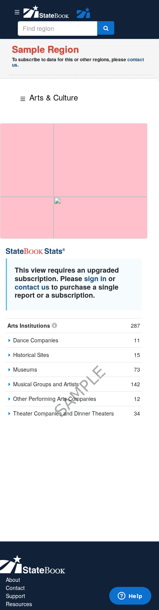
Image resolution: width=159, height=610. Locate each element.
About (13, 579)
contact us (32, 287)
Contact (15, 588)
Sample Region (45, 48)
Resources (19, 604)
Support (15, 596)
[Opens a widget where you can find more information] (130, 596)
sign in (95, 278)
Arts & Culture (53, 97)
